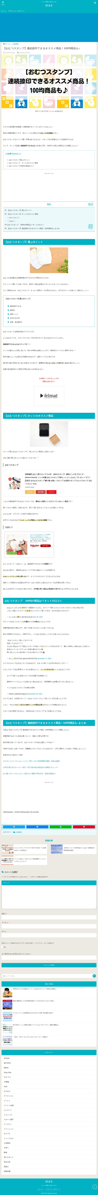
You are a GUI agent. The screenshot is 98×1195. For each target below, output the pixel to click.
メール (5, 923)
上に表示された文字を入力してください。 (17, 954)
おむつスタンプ (14, 217)
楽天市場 (40, 492)
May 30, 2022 (38, 617)
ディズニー (8, 1124)
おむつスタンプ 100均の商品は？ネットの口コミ (25, 225)
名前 (4, 914)
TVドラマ (7, 1077)
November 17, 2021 (44, 658)
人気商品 (15, 44)
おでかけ (7, 1091)
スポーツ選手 (9, 1119)
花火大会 (7, 1162)
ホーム (3, 11)
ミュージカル (9, 1138)
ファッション (9, 1129)
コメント (7, 883)
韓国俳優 (7, 1171)
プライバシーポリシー (16, 11)
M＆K (49, 5)
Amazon (30, 492)
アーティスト (9, 1096)
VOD (5, 1087)
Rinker (32, 487)
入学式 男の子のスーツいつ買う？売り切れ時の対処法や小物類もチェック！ (31, 767)
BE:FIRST (7, 1063)
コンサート (8, 1110)
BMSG (6, 1068)
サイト (4, 931)
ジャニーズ (8, 1115)
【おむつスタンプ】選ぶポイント (19, 210)
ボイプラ (7, 1134)
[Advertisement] (49, 27)
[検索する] (94, 976)
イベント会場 (9, 1105)
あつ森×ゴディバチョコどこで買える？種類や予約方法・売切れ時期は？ (29, 774)
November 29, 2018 (35, 694)
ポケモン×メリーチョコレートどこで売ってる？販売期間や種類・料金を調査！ (32, 761)
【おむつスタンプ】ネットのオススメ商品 (22, 214)
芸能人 (6, 1167)
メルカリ (51, 492)
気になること (9, 1157)
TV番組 (6, 1082)
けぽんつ (12, 221)
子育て (6, 1148)
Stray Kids (7, 1072)
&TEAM (6, 1058)
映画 (5, 1152)
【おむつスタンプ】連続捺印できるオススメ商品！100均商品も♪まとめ (33, 228)
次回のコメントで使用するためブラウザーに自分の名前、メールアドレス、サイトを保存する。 (28, 943)
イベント (7, 1101)
